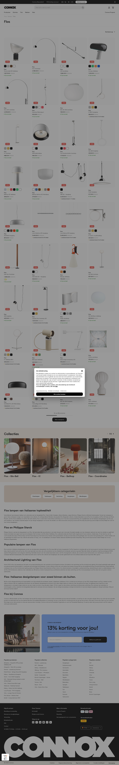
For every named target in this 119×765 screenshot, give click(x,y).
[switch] (5, 759)
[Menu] (8, 755)
